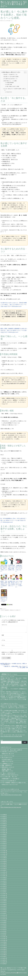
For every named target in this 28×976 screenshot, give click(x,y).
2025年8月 (4, 836)
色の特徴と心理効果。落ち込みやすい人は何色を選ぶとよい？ (11, 583)
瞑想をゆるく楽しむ (7, 753)
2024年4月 (4, 865)
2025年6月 (4, 839)
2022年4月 (4, 908)
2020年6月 (4, 947)
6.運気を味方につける (6, 767)
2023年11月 (4, 874)
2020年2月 (4, 954)
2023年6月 (4, 883)
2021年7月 (3, 924)
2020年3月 (4, 953)
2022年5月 (4, 906)
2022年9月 (4, 899)
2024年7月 (4, 859)
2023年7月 (4, 881)
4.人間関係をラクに (6, 763)
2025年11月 (4, 830)
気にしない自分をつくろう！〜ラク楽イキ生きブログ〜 (13, 4)
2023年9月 (4, 877)
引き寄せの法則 (6, 759)
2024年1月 (3, 870)
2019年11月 (4, 960)
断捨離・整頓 (5, 769)
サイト (3, 645)
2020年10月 (4, 940)
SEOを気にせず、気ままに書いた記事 (10, 750)
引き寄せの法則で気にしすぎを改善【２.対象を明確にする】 (11, 567)
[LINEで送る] (10, 604)
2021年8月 (3, 922)
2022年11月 (4, 895)
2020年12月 (4, 936)
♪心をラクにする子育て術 (7, 780)
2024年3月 (4, 866)
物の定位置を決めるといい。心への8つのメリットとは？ (4, 599)
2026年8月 (4, 814)
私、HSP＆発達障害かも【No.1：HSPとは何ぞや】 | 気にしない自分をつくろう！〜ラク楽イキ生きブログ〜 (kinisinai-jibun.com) (13, 520)
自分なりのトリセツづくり (8, 784)
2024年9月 (4, 856)
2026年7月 (4, 816)
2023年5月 (4, 884)
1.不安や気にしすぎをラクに (8, 751)
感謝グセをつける (6, 761)
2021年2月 (3, 933)
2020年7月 (4, 945)
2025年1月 (3, 848)
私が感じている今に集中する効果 (11, 76)
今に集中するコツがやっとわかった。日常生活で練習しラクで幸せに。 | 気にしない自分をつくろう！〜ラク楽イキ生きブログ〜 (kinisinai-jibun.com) (14, 304)
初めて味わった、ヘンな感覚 (10, 80)
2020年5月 (4, 949)
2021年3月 (3, 931)
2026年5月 (4, 820)
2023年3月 (4, 888)
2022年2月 (4, 911)
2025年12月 (4, 829)
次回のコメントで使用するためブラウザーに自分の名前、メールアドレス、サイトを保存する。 (14, 653)
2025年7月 (4, 838)
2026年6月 (4, 818)
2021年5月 (3, 927)
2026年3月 (4, 823)
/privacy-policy (11, 794)
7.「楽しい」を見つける (7, 773)
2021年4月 (3, 929)
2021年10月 (4, 918)
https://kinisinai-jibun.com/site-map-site (11, 807)
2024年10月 (4, 854)
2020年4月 (4, 951)
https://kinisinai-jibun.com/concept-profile (11, 736)
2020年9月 (4, 942)
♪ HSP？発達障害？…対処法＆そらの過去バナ (10, 610)
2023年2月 (4, 890)
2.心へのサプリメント (6, 755)
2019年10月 (4, 962)
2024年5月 (4, 863)
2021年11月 (4, 917)
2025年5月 (4, 841)
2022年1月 (3, 913)
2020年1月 (3, 956)
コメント (4, 624)
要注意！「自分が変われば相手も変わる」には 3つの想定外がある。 (4, 584)
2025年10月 (4, 832)
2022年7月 (4, 902)
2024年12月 (4, 850)
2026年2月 (4, 825)
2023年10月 (4, 875)
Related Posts (9, 91)
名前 (3, 635)
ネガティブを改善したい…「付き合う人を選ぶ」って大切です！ (18, 584)
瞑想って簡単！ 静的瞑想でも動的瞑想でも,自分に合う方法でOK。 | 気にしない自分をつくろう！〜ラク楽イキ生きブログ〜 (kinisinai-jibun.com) (14, 330)
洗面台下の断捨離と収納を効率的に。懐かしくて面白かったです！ (4, 568)
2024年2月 (4, 868)
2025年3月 (4, 845)
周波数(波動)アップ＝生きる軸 (9, 778)
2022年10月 (4, 897)
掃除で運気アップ (6, 771)
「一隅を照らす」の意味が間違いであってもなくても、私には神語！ (14, 667)
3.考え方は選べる (5, 757)
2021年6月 (3, 926)
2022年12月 (4, 893)
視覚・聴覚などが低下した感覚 (13, 86)
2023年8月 (4, 879)
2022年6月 (4, 904)
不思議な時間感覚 (10, 82)
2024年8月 (4, 857)
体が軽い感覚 (9, 84)
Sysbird (4, 974)
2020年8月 (4, 944)
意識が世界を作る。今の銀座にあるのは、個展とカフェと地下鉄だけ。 (14, 664)
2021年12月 (4, 915)
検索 (2, 740)
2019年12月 (4, 958)
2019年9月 (4, 963)
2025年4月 (4, 843)
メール (3, 640)
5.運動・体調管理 (5, 765)
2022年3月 (4, 909)
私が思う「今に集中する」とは (10, 74)
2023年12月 (4, 872)
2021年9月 (3, 920)
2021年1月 (3, 935)
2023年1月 (3, 892)
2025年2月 (4, 847)
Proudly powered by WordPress (8, 972)
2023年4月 (4, 886)
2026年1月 (3, 827)
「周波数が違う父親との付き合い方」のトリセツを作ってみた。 (18, 568)
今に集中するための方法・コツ (10, 78)
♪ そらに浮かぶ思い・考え (7, 776)
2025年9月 (4, 834)
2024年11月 (4, 852)
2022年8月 (4, 900)
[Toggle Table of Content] (24, 72)
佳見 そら (10, 20)
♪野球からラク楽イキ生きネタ (8, 774)
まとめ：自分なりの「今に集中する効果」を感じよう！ (15, 89)
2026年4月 (4, 822)
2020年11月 (4, 938)
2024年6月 (4, 861)
